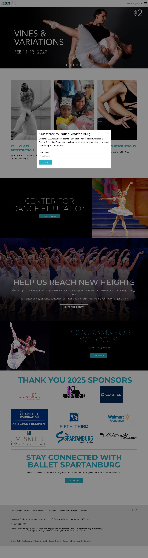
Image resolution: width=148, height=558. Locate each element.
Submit (45, 162)
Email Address (44, 152)
